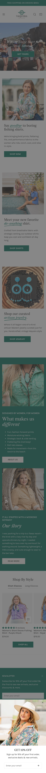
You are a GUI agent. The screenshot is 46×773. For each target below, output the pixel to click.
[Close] (43, 702)
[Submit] (38, 766)
